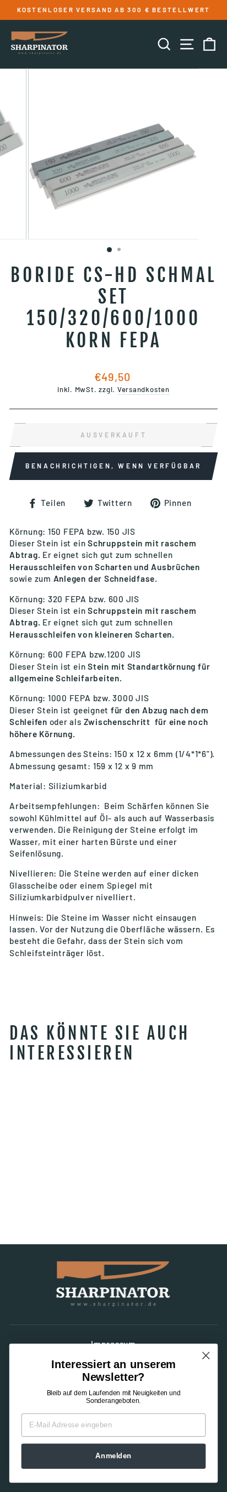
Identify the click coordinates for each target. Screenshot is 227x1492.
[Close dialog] (206, 1356)
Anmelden (113, 1456)
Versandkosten (143, 389)
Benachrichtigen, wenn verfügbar (113, 465)
